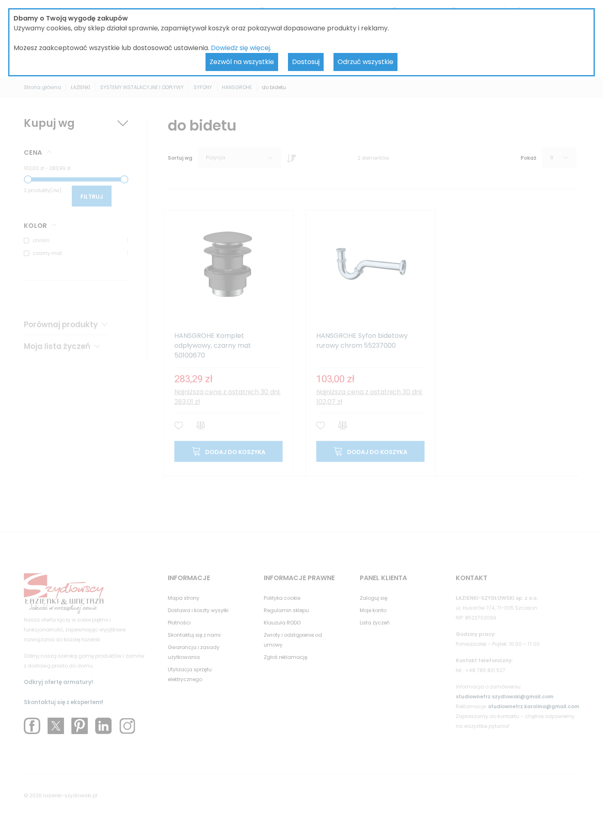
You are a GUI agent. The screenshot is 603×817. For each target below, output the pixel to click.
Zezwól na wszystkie (242, 62)
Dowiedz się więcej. (241, 48)
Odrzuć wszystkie (365, 62)
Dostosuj (306, 62)
